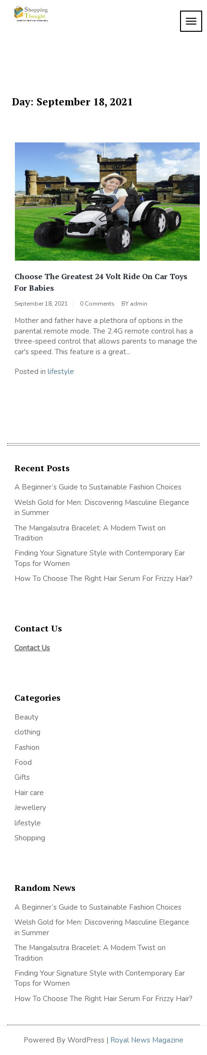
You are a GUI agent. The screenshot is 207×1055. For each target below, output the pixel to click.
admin (138, 304)
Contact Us (32, 648)
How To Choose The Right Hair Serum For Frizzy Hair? (103, 578)
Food (23, 762)
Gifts (22, 777)
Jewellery (30, 807)
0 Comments (97, 304)
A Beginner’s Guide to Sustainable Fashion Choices (97, 487)
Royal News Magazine (146, 1040)
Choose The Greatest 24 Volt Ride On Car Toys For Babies (100, 282)
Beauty (26, 717)
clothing (27, 732)
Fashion (26, 747)
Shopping (29, 838)
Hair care (29, 793)
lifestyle (61, 371)
